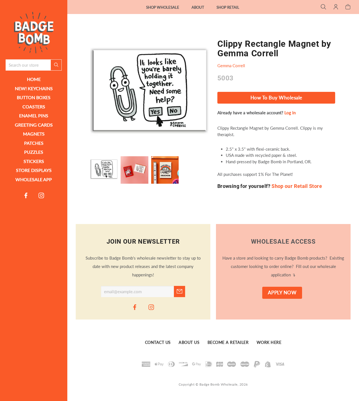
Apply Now (282, 292)
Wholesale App (33, 179)
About (198, 7)
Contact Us (158, 342)
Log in (290, 112)
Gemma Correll (231, 65)
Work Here (269, 342)
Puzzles (33, 152)
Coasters (33, 106)
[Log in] (336, 7)
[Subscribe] (179, 291)
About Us (189, 342)
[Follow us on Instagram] (41, 195)
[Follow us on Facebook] (26, 195)
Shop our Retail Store (296, 186)
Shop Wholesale (162, 7)
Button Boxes (33, 97)
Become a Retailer (228, 342)
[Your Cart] (348, 7)
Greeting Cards (34, 124)
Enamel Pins (33, 115)
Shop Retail (228, 7)
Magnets (34, 133)
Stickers (34, 161)
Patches (33, 143)
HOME (34, 79)
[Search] (323, 7)
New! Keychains (34, 88)
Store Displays (34, 170)
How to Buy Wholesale (276, 98)
